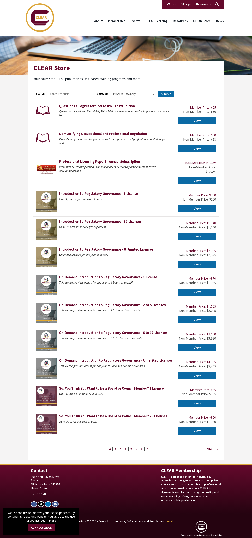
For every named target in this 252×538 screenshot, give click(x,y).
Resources (180, 21)
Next (210, 449)
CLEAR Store (202, 21)
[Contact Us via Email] (55, 504)
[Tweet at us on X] (41, 504)
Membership (116, 21)
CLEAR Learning (156, 21)
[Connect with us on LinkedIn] (48, 504)
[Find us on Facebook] (34, 504)
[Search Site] (217, 4)
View (197, 121)
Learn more (48, 520)
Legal (169, 521)
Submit (166, 94)
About (98, 21)
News (220, 21)
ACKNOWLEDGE (41, 528)
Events (135, 21)
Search (40, 93)
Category (103, 93)
